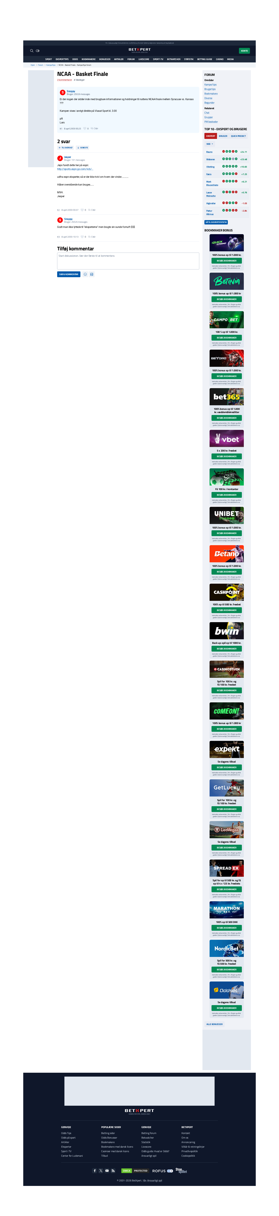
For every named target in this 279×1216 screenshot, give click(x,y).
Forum (131, 59)
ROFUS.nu (134, 43)
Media (230, 59)
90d (208, 144)
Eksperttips (62, 59)
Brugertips (210, 89)
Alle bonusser (214, 1024)
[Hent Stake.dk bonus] (227, 476)
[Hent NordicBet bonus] (227, 948)
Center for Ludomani (72, 1156)
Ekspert (210, 136)
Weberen (210, 159)
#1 (61, 128)
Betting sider (108, 1133)
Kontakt (185, 1133)
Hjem (33, 65)
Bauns (209, 151)
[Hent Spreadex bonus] (227, 868)
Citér (96, 128)
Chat (206, 113)
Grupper (208, 117)
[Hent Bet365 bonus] (227, 396)
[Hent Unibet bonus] (227, 515)
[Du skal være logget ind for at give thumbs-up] (85, 128)
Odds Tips (66, 1133)
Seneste (84, 147)
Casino (219, 59)
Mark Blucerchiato (212, 183)
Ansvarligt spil (148, 1156)
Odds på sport (68, 1138)
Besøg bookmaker (227, 260)
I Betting (210, 166)
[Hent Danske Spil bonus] (227, 990)
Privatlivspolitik (189, 1151)
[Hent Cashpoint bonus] (227, 592)
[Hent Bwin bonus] (227, 630)
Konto (244, 50)
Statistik (188, 59)
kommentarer (64, 80)
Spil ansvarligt (113, 43)
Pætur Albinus (210, 212)
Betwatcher (173, 59)
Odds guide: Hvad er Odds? (155, 1151)
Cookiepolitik (188, 1156)
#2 (58, 209)
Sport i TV (158, 59)
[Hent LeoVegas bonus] (227, 829)
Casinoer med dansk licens (115, 1151)
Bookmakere (88, 59)
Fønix (209, 174)
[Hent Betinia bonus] (227, 281)
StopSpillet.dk (169, 43)
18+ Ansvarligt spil (152, 1180)
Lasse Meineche (211, 194)
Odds (75, 59)
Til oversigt (67, 147)
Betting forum (148, 1133)
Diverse (208, 98)
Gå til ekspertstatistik (216, 222)
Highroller (211, 203)
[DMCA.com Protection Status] (135, 1171)
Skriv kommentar (68, 274)
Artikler (119, 59)
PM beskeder (211, 122)
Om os (184, 1138)
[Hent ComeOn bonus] (227, 711)
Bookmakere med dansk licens (117, 1147)
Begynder (209, 102)
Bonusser (104, 59)
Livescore (144, 59)
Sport (48, 59)
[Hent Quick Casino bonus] (227, 242)
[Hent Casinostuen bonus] (227, 669)
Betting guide (204, 59)
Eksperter (66, 1147)
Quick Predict (238, 136)
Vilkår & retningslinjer (193, 1147)
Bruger (223, 136)
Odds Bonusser (109, 1138)
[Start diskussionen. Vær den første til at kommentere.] (128, 261)
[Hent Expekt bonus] (227, 749)
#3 (58, 236)
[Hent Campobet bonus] (227, 319)
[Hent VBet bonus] (227, 438)
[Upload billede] (92, 274)
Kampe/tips (51, 65)
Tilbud (104, 1156)
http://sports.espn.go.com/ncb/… (75, 169)
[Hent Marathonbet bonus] (227, 909)
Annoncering (188, 1142)
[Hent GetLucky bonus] (227, 787)
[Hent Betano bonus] (227, 553)
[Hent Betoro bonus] (227, 358)
